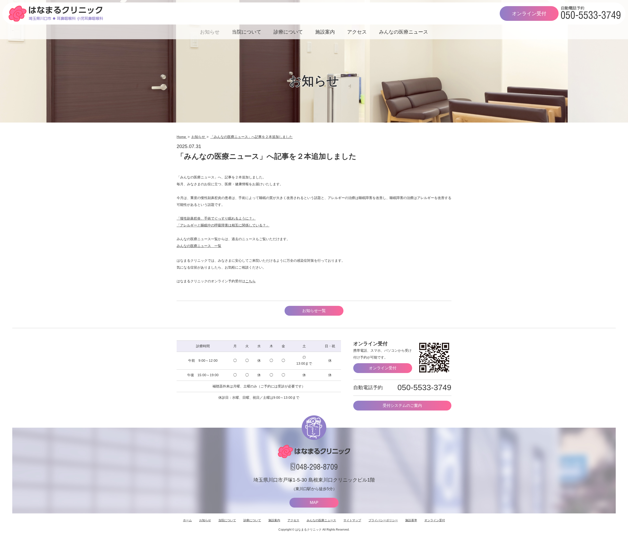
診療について (288, 32)
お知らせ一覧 (314, 311)
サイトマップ (352, 520)
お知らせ (210, 32)
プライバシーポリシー (383, 520)
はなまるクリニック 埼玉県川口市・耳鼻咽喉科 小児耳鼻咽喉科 (56, 14)
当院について (246, 32)
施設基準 (411, 520)
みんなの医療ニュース (403, 32)
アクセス (357, 32)
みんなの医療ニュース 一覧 (199, 246)
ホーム (187, 520)
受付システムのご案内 (402, 405)
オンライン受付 (529, 13)
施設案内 (325, 32)
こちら (250, 281)
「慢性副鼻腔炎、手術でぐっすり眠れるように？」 (216, 218)
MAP (314, 502)
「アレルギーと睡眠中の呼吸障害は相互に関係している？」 (223, 225)
